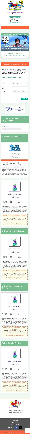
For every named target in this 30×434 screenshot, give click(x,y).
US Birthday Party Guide (14, 194)
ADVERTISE (15, 420)
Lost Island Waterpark (15, 154)
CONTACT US (15, 422)
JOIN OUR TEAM (15, 424)
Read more (13, 213)
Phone (19, 164)
